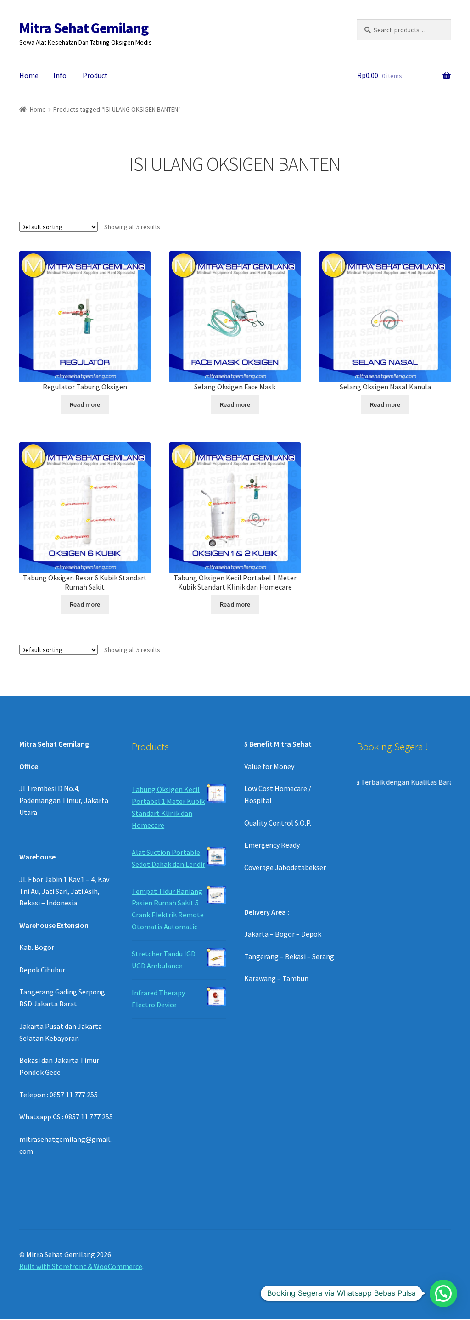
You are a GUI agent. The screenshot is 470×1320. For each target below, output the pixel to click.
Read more (85, 404)
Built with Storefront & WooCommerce (80, 1266)
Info (60, 75)
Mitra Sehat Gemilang (83, 28)
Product (95, 75)
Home (29, 75)
